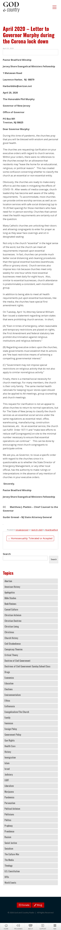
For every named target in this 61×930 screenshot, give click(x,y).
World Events (10, 882)
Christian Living (12, 626)
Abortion (8, 581)
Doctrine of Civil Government (17, 660)
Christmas (9, 632)
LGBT (7, 780)
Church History (11, 638)
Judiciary (9, 774)
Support (42, 929)
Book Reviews (10, 603)
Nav (54, 929)
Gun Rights (10, 740)
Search (7, 554)
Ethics (7, 700)
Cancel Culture (11, 609)
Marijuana (9, 791)
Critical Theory (11, 655)
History (8, 751)
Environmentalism (13, 695)
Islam (7, 763)
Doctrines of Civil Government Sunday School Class (27, 666)
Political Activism (12, 808)
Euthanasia (10, 706)
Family (7, 717)
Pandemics (9, 797)
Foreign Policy (11, 729)
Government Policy (13, 734)
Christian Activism (13, 615)
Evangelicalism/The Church (17, 712)
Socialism (9, 848)
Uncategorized (22, 530)
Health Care (10, 746)
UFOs (7, 877)
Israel (7, 769)
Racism (8, 837)
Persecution (10, 803)
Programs (18, 929)
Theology (8, 865)
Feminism (9, 723)
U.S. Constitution (12, 871)
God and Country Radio (11, 7)
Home (6, 929)
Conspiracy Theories (14, 649)
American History (12, 586)
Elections (9, 689)
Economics (9, 677)
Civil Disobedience (13, 643)
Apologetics (10, 592)
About (30, 929)
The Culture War (12, 854)
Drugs (7, 672)
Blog (39, 905)
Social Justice (11, 843)
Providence (9, 831)
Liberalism (9, 786)
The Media (9, 860)
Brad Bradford (51, 530)
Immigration (10, 757)
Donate (25, 905)
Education (9, 683)
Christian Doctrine (13, 621)
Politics (8, 820)
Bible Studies (10, 598)
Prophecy (8, 825)
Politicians (9, 814)
